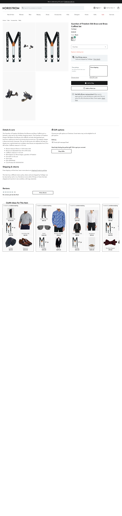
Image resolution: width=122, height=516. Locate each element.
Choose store (75, 77)
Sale (103, 14)
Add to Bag (90, 83)
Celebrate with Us (69, 2)
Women (21, 14)
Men (30, 14)
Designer (77, 14)
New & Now (10, 14)
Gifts (95, 14)
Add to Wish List (90, 88)
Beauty (39, 14)
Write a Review (43, 193)
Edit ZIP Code (93, 77)
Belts (20, 20)
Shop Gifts (61, 151)
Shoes (47, 14)
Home (86, 14)
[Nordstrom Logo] (11, 8)
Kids (68, 14)
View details (96, 59)
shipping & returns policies (39, 170)
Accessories (58, 14)
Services (111, 14)
